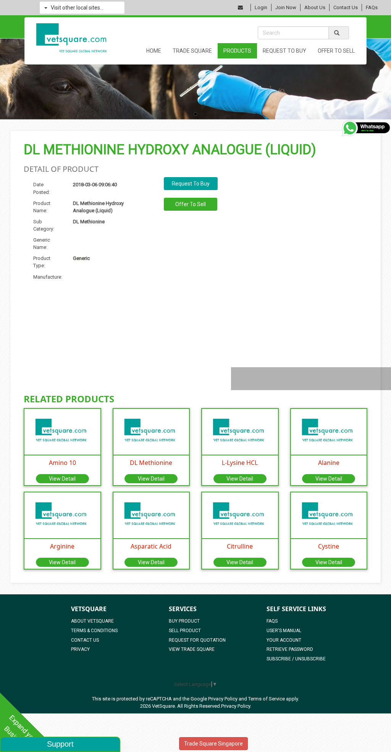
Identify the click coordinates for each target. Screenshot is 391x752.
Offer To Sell (336, 51)
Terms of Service (266, 699)
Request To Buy (284, 51)
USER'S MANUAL (284, 630)
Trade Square (192, 51)
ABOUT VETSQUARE (92, 621)
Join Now (285, 7)
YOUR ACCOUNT (284, 640)
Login (261, 7)
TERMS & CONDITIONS (94, 630)
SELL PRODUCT (185, 630)
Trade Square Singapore (213, 744)
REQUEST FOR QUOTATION (197, 640)
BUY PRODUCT (184, 621)
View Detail (62, 479)
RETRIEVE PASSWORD (290, 649)
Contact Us (345, 7)
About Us (314, 7)
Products (237, 51)
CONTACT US (85, 640)
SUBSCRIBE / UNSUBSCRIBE (296, 659)
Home (153, 51)
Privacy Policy (223, 699)
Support (60, 744)
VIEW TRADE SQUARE (192, 649)
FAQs (372, 7)
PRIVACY (80, 649)
